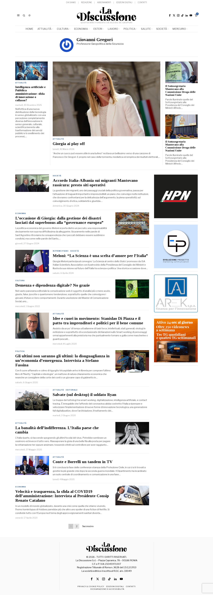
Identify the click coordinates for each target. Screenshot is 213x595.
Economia (20, 213)
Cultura (20, 280)
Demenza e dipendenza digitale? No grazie (52, 285)
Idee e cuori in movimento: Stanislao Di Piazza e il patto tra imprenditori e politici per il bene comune (98, 320)
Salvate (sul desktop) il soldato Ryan (84, 395)
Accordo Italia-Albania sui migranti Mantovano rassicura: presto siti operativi (95, 182)
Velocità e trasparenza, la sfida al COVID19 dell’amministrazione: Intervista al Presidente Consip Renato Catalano (62, 496)
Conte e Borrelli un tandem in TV (83, 462)
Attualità (58, 139)
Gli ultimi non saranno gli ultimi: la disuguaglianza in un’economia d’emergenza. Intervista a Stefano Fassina (62, 360)
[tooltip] (170, 15)
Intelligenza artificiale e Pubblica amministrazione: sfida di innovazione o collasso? (30, 93)
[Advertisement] (176, 415)
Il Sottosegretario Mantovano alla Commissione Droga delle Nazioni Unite (180, 90)
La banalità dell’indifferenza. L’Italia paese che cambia (57, 430)
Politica (20, 351)
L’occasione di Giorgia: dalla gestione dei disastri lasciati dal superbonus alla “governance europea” (59, 220)
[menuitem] (70, 3)
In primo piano (60, 251)
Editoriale (72, 390)
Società (57, 176)
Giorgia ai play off (69, 144)
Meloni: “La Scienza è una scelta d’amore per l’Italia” (100, 256)
